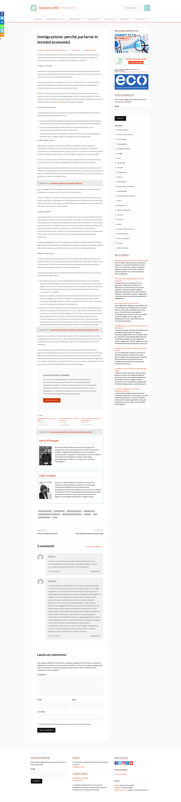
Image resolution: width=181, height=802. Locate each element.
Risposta (96, 571)
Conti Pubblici (121, 139)
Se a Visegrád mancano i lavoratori (127, 303)
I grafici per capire (75, 19)
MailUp (116, 785)
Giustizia (120, 167)
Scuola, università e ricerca (126, 229)
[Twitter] (2, 18)
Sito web (41, 712)
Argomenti (38, 19)
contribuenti (59, 511)
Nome (40, 700)
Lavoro (119, 200)
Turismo (120, 243)
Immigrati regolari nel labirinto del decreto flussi (131, 260)
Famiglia (119, 153)
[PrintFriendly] (2, 30)
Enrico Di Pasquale (46, 50)
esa (41, 356)
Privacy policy (77, 780)
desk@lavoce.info (79, 767)
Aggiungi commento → (94, 546)
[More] (2, 35)
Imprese (120, 177)
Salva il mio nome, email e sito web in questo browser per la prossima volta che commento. (65, 724)
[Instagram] (123, 763)
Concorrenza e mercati (125, 134)
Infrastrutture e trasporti (125, 186)
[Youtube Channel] (131, 763)
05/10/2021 (55, 636)
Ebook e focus (92, 19)
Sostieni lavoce (140, 19)
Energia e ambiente (123, 149)
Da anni (40, 93)
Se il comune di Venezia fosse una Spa (89, 533)
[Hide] (1, 39)
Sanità (119, 224)
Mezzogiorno (121, 205)
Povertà (120, 219)
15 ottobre (62, 102)
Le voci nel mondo (120, 774)
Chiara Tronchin (60, 50)
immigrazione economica (72, 514)
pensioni (87, 514)
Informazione (121, 182)
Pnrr (95, 514)
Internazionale (122, 191)
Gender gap (121, 163)
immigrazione (89, 511)
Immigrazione (90, 50)
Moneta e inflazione (123, 210)
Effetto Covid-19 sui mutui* (47, 533)
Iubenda (117, 787)
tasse (55, 517)
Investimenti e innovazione (126, 196)
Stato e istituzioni (123, 238)
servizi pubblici (44, 517)
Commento (42, 675)
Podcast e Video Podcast (54, 19)
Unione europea (122, 248)
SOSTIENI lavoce (52, 400)
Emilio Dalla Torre (120, 790)
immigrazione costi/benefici (49, 514)
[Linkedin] (2, 22)
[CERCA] (147, 8)
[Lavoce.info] (46, 8)
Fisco (119, 158)
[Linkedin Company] (127, 763)
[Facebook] (2, 14)
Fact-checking (108, 19)
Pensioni (120, 215)
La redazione (124, 19)
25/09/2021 (55, 571)
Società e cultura (122, 234)
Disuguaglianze (122, 144)
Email (75, 700)
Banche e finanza (122, 130)
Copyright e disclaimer (80, 778)
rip (38, 356)
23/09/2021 (76, 50)
